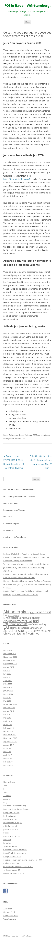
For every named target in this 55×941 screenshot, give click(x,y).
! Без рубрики (9, 782)
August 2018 (8, 711)
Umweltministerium (15, 633)
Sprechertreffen (10, 846)
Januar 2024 (8, 694)
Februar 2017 (8, 761)
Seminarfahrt (36, 627)
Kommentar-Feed (10, 915)
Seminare (7, 839)
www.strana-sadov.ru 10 (13, 873)
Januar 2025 (8, 690)
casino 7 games (13, 616)
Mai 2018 (7, 718)
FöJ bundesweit (9, 816)
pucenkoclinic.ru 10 (11, 836)
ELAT (29, 621)
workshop (33, 633)
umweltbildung (41, 631)
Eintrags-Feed (9, 912)
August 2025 (8, 667)
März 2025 (7, 684)
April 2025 (7, 680)
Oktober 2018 (9, 707)
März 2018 (7, 724)
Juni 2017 (7, 748)
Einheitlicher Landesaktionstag (21, 617)
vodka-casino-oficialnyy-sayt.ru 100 (18, 866)
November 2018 (10, 704)
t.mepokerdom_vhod (12, 856)
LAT (6, 627)
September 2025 (10, 663)
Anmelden (7, 908)
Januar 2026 (8, 650)
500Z (5, 792)
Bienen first (42, 612)
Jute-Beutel (33, 624)
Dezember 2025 (9, 653)
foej (36, 620)
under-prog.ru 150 (11, 863)
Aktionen (11, 612)
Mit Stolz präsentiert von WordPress (17, 936)
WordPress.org (9, 919)
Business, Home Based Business (16, 809)
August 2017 (8, 745)
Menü (27, 22)
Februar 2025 (8, 687)
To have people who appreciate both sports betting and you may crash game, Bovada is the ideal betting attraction (26, 567)
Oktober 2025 (9, 660)
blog (5, 802)
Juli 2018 (6, 714)
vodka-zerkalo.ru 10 (11, 870)
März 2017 (7, 758)
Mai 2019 (7, 701)
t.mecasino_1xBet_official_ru (15, 849)
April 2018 (7, 721)
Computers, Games (11, 812)
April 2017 (7, 755)
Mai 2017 (7, 751)
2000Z (5, 785)
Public (5, 833)
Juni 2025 (7, 674)
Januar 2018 (8, 731)
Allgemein (10, 438)
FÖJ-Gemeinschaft (15, 624)
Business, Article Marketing (14, 805)
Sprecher (10, 630)
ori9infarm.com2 (10, 826)
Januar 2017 (8, 765)
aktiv (25, 611)
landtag (42, 624)
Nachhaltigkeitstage (19, 627)
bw (5, 615)
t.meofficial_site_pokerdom (14, 853)
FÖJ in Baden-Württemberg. (27, 5)
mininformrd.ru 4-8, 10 (12, 822)
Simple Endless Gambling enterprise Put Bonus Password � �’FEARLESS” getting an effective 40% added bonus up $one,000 (27, 584)
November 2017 (10, 738)
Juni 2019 (7, 697)
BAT (32, 612)
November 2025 (10, 657)
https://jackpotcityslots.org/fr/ (17, 179)
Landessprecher (10, 819)
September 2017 (10, 741)
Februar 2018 (8, 728)
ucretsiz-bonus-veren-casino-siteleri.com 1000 (22, 860)
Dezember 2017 (9, 734)
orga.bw (44, 435)
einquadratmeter (14, 621)
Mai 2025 (7, 677)
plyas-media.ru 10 (10, 829)
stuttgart (25, 630)
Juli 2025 (6, 670)
